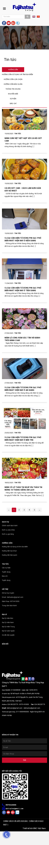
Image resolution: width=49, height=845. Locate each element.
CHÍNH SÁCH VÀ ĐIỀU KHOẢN (15, 821)
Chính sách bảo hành (10, 526)
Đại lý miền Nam (8, 622)
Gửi (24, 760)
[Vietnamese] (38, 17)
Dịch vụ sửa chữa (8, 530)
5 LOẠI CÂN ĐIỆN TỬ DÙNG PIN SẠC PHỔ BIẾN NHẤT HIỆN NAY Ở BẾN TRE (23, 438)
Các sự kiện (6, 568)
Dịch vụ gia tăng (8, 534)
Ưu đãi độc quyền (8, 635)
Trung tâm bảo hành (9, 605)
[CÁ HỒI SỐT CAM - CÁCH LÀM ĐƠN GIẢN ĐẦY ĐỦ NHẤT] (24, 169)
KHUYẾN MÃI (13, 94)
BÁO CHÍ (13, 103)
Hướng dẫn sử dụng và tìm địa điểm (15, 547)
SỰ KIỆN (13, 99)
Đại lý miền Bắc (7, 618)
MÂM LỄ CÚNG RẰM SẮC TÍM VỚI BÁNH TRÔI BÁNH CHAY (22, 339)
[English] (34, 17)
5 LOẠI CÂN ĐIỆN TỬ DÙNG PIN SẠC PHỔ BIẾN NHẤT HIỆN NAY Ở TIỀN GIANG (23, 289)
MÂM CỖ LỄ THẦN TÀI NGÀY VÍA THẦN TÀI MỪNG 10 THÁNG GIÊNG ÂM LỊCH (23, 488)
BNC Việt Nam (39, 828)
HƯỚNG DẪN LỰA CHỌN (13, 79)
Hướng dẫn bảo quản (9, 555)
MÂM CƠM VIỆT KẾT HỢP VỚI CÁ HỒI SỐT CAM (23, 139)
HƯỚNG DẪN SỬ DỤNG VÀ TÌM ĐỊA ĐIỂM (17, 74)
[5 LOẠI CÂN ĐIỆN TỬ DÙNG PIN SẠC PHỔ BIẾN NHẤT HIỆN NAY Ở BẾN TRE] (24, 418)
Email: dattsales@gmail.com (12, 597)
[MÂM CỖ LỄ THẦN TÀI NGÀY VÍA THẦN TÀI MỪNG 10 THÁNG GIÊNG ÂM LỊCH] (24, 468)
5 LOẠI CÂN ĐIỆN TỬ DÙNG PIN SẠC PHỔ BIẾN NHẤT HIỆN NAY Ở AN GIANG (23, 388)
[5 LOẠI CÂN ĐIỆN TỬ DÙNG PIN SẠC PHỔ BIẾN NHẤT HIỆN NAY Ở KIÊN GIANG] (24, 219)
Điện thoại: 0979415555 (10, 601)
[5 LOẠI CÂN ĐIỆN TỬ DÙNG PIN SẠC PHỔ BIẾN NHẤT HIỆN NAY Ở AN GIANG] (24, 368)
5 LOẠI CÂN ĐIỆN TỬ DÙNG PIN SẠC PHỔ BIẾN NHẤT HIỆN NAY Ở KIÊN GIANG (23, 239)
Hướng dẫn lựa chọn (9, 551)
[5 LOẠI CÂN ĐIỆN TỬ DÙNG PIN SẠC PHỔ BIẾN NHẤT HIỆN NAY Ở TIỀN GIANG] (24, 268)
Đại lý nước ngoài (8, 631)
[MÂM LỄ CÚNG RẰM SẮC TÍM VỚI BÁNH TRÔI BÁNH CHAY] (24, 318)
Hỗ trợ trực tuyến (8, 593)
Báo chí (5, 576)
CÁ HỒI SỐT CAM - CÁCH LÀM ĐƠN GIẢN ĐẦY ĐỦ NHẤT (23, 189)
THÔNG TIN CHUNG (13, 89)
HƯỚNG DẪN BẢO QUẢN (13, 84)
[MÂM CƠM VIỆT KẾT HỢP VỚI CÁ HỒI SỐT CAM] (24, 119)
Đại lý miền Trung (8, 627)
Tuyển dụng (6, 572)
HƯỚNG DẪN (13, 70)
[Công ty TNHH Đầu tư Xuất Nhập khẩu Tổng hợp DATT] (24, 7)
